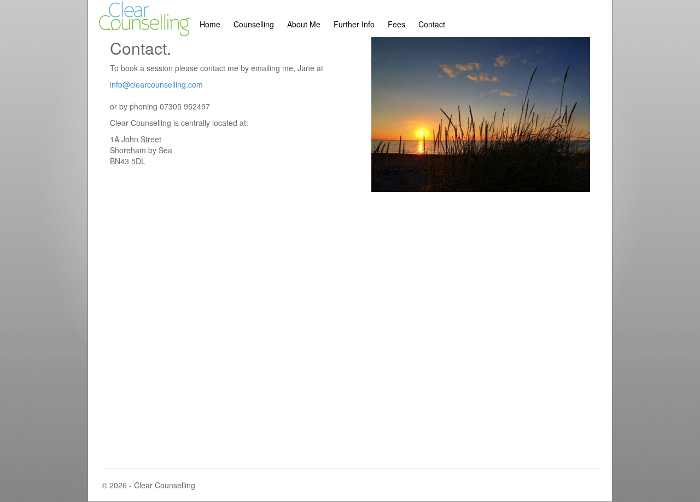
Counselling (254, 24)
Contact (431, 24)
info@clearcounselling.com (156, 84)
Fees (396, 24)
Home (210, 24)
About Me (303, 24)
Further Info (354, 24)
